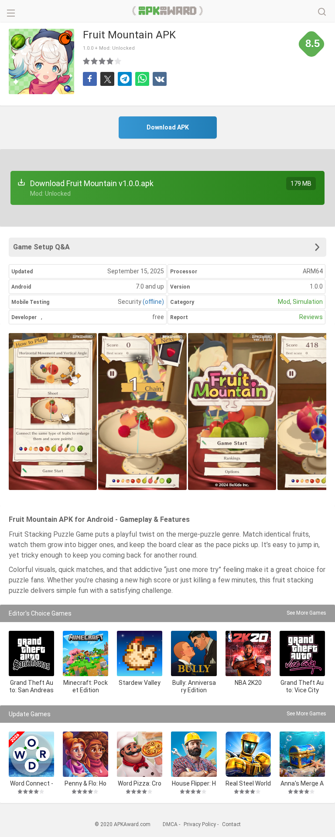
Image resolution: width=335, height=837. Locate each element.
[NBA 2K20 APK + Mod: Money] (248, 653)
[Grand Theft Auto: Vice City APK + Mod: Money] (302, 653)
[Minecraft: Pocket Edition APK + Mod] (85, 653)
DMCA (170, 824)
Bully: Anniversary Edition (194, 686)
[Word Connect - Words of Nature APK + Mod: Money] (31, 754)
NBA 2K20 (248, 682)
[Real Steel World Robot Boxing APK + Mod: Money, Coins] (248, 754)
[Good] (102, 61)
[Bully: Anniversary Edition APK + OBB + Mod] (193, 653)
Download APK (168, 127)
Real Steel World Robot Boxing (248, 783)
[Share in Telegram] (125, 79)
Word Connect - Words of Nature (31, 783)
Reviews (311, 316)
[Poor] (87, 61)
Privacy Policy (200, 824)
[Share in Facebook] (90, 79)
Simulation (308, 301)
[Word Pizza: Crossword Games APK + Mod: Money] (139, 754)
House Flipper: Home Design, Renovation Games (194, 783)
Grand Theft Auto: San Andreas (31, 686)
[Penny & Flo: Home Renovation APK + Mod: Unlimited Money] (85, 754)
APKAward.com (167, 11)
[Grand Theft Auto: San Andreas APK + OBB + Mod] (31, 653)
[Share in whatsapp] (142, 79)
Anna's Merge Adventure (302, 783)
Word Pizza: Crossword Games (139, 783)
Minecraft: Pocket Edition (85, 686)
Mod (284, 301)
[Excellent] (118, 61)
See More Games (306, 613)
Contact (231, 824)
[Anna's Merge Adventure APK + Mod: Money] (302, 754)
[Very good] (110, 61)
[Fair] (95, 61)
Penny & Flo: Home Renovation (86, 783)
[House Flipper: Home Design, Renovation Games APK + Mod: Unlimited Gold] (193, 754)
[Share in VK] (160, 79)
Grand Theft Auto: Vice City (302, 686)
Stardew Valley (140, 682)
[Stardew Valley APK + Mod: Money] (139, 653)
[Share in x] (107, 79)
